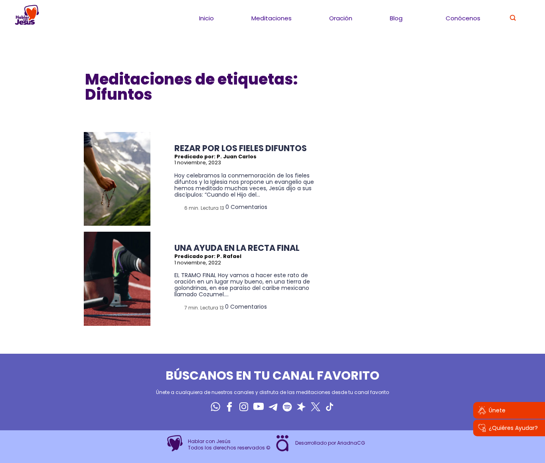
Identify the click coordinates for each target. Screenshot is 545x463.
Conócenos (463, 18)
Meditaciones (271, 18)
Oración (340, 18)
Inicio (206, 18)
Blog (396, 18)
